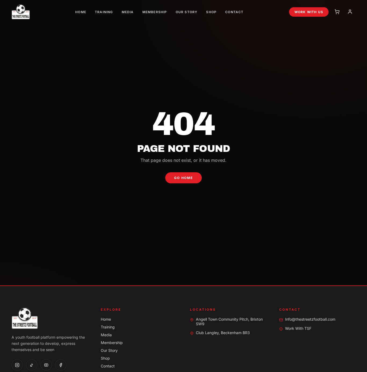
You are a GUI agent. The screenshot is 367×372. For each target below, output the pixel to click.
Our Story (187, 12)
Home (80, 12)
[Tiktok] (31, 365)
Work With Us (308, 12)
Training (104, 12)
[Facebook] (60, 365)
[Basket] (337, 11)
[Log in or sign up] (350, 11)
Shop (211, 12)
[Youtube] (46, 365)
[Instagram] (17, 365)
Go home (183, 178)
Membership (154, 12)
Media (128, 12)
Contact (234, 12)
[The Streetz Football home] (21, 11)
